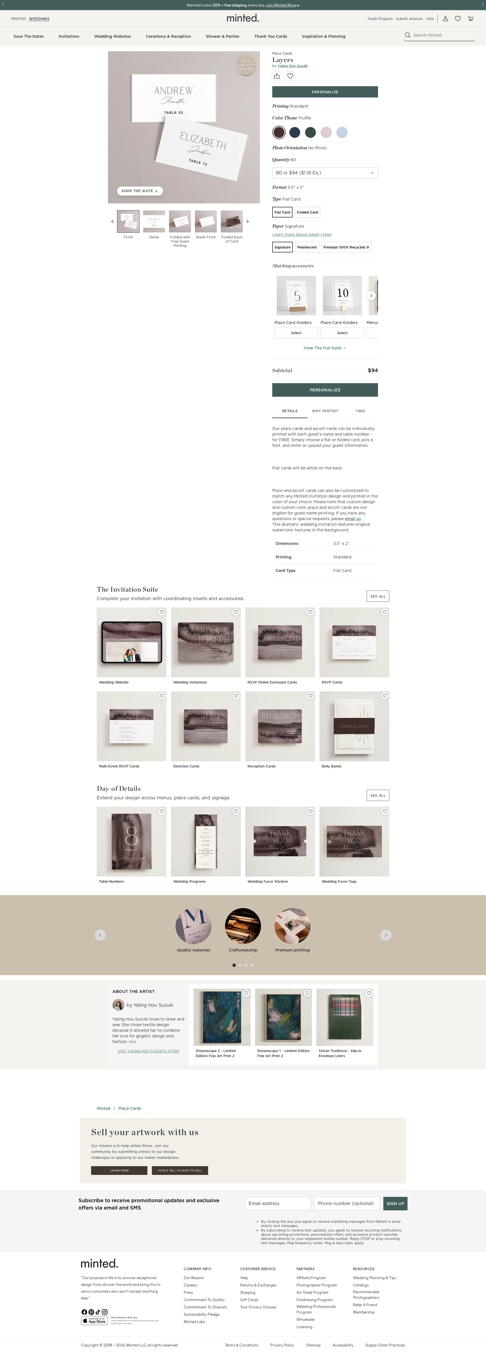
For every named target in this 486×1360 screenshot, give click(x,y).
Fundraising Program (314, 1299)
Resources (364, 1268)
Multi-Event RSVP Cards (119, 766)
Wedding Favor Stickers (268, 881)
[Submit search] (407, 35)
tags (360, 411)
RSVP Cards (332, 682)
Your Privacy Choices (258, 1307)
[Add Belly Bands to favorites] (384, 696)
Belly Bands (331, 766)
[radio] (282, 212)
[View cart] (470, 18)
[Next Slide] (371, 295)
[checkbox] (296, 333)
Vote (430, 19)
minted (18, 19)
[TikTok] (97, 1311)
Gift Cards (249, 1299)
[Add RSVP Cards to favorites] (384, 612)
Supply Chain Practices (385, 1345)
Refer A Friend (365, 1304)
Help (244, 1277)
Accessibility (342, 1345)
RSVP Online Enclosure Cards (272, 682)
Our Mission (194, 1277)
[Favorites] (457, 18)
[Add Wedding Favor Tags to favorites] (384, 811)
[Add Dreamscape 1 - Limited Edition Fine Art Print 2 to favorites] (307, 993)
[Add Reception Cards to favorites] (310, 696)
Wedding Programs (189, 881)
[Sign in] (445, 18)
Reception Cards (262, 766)
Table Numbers (111, 881)
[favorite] (290, 76)
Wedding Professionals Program (316, 1309)
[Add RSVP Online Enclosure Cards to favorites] (310, 612)
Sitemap (313, 1345)
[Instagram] (104, 1311)
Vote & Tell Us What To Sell (180, 1170)
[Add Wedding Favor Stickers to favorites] (310, 811)
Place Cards (129, 1108)
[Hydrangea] (342, 132)
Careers (190, 1285)
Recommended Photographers (366, 1294)
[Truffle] (279, 132)
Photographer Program (316, 1285)
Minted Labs (194, 1321)
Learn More (119, 1170)
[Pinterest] (91, 1311)
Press (188, 1292)
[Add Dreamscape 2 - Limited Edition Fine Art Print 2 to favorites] (246, 993)
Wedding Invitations (190, 682)
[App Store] (94, 1323)
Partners (305, 1268)
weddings (39, 19)
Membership (364, 1312)
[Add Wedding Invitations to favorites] (236, 612)
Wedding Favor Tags (339, 881)
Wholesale (305, 1319)
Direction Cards (186, 766)
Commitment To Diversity (205, 1307)
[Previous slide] (112, 221)
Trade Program (380, 19)
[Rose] (326, 132)
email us (353, 518)
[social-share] (276, 76)
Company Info (197, 1268)
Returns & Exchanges (258, 1285)
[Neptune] (295, 132)
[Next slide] (247, 221)
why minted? (325, 411)
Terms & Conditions (241, 1345)
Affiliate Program (311, 1277)
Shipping (247, 1292)
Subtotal (282, 370)
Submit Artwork (409, 19)
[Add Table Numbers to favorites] (162, 811)
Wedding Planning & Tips (374, 1277)
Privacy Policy (282, 1345)
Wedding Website (114, 682)
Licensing (304, 1326)
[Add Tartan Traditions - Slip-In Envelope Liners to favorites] (369, 993)
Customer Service (258, 1268)
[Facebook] (84, 1311)
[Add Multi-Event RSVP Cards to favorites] (162, 696)
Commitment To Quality (204, 1299)
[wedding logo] (243, 18)
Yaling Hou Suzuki (293, 66)
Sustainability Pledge (201, 1314)
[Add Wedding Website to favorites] (162, 612)
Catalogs (361, 1285)
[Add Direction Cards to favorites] (236, 696)
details (290, 411)
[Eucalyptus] (310, 132)
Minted (103, 1108)
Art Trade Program (312, 1292)
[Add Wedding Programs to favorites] (236, 811)
